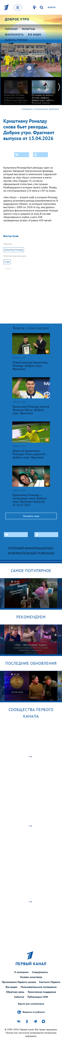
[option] (16, 90)
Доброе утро (17, 19)
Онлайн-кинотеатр (31, 977)
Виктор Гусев (10, 236)
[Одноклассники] (40, 154)
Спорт (7, 261)
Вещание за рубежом (34, 1011)
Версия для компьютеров (31, 1004)
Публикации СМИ (37, 996)
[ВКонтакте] (21, 154)
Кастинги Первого (49, 982)
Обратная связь (15, 992)
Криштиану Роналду (13, 249)
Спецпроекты (40, 972)
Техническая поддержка (42, 992)
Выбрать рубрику (16, 40)
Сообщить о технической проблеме (40, 109)
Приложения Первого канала (19, 982)
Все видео (11, 987)
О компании (21, 972)
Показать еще (31, 516)
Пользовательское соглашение (39, 987)
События (19, 996)
